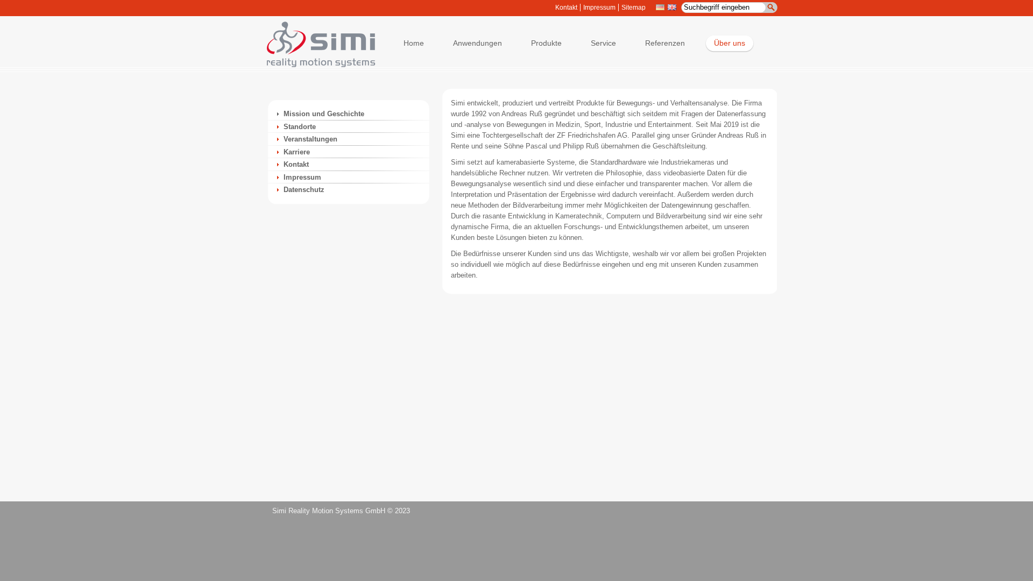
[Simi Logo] (316, 65)
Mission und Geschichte (324, 114)
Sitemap (633, 7)
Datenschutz (304, 190)
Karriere (297, 152)
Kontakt (566, 7)
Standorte (300, 127)
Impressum (599, 7)
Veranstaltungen (310, 139)
